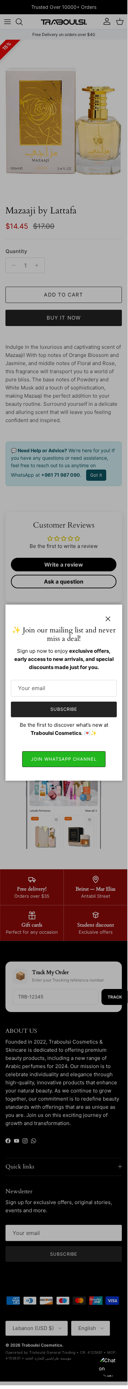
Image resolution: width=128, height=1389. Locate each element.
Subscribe (63, 709)
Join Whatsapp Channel (64, 759)
